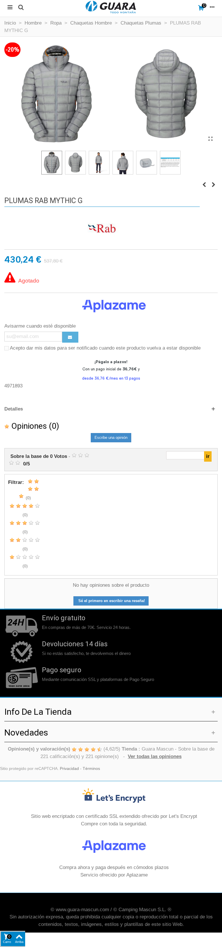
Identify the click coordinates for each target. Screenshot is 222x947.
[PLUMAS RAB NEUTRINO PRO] (213, 185)
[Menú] (9, 6)
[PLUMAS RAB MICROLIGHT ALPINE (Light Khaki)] (204, 185)
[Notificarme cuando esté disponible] (70, 337)
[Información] (212, 6)
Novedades (26, 732)
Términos (91, 768)
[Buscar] (20, 6)
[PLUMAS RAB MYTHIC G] (210, 139)
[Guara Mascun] (111, 7)
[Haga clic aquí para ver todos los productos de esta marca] (102, 228)
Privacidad (69, 768)
